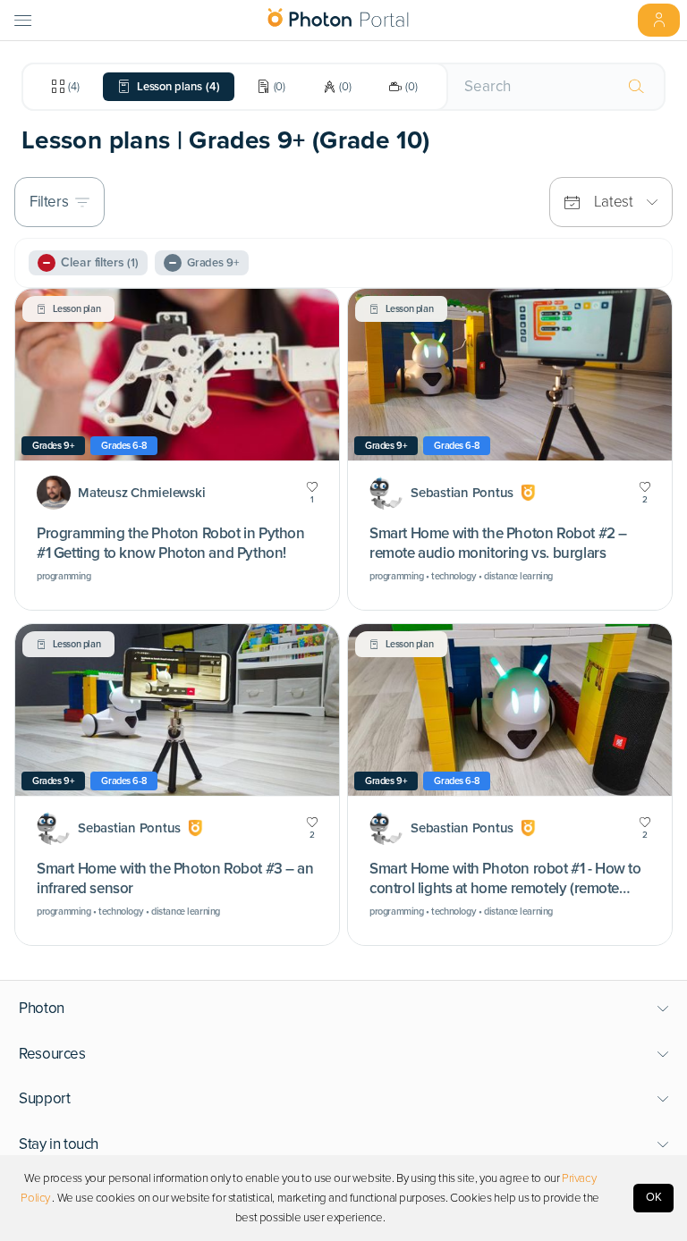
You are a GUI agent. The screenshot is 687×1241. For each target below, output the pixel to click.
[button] (344, 1008)
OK (654, 1197)
